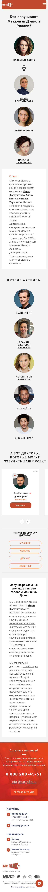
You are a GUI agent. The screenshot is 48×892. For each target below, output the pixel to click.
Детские (25, 558)
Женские (25, 551)
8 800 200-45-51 (24, 774)
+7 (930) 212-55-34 (19, 817)
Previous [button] (22, 521)
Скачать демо (20, 499)
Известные (25, 566)
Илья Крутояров (21, 493)
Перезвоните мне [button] (24, 792)
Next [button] (27, 521)
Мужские (25, 543)
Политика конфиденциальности (23, 887)
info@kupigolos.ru (24, 781)
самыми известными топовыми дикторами (22, 623)
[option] (20, 492)
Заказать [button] (20, 505)
